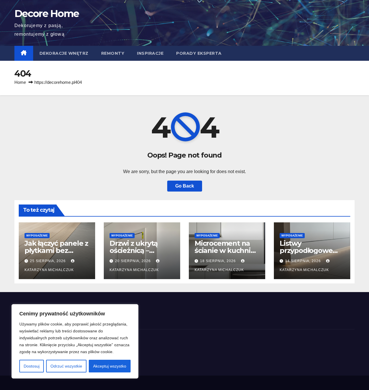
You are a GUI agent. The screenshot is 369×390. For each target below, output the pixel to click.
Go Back (184, 185)
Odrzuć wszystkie (66, 366)
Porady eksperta (199, 53)
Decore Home (46, 13)
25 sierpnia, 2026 (48, 261)
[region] (75, 341)
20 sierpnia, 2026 (133, 261)
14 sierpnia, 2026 (303, 261)
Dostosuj (31, 366)
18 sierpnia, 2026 (218, 261)
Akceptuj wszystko (109, 366)
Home (20, 82)
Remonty (113, 53)
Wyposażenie (37, 235)
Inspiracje (150, 53)
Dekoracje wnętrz (64, 53)
